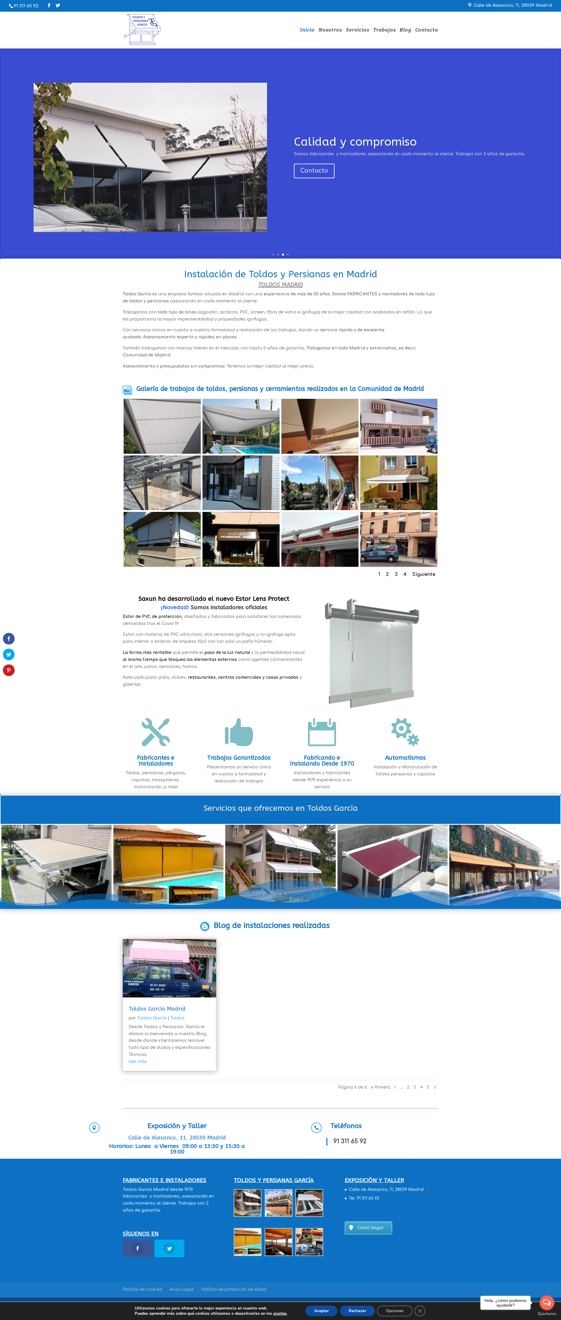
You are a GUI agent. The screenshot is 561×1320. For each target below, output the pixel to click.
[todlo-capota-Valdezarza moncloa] (241, 539)
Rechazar (357, 1311)
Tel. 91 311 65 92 (364, 1198)
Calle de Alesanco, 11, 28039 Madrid (386, 1189)
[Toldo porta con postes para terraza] (320, 482)
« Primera (380, 1087)
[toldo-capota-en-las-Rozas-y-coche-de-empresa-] (398, 539)
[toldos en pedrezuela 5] (320, 426)
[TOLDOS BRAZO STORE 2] (162, 426)
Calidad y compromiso (355, 142)
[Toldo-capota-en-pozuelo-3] (320, 539)
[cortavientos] (162, 539)
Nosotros (330, 30)
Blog (405, 30)
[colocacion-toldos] (241, 426)
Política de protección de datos (233, 1289)
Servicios (357, 30)
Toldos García (152, 1018)
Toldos (177, 1018)
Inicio (307, 30)
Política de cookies (142, 1289)
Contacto (426, 30)
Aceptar (321, 1311)
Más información (214, 703)
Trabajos (384, 30)
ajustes (280, 1313)
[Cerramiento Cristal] (241, 482)
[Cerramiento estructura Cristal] (162, 482)
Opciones (395, 1311)
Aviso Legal (182, 1289)
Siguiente (423, 574)
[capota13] (398, 426)
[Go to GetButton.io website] (547, 1314)
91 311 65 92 (26, 6)
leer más (138, 1061)
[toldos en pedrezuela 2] (398, 482)
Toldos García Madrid (157, 1009)
